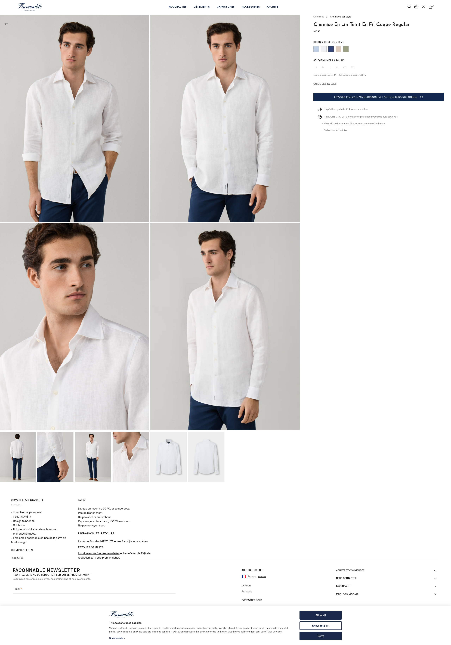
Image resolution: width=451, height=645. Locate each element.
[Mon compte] (423, 6)
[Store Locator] (416, 7)
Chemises (318, 16)
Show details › (320, 625)
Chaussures (226, 6)
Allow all (321, 615)
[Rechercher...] (409, 7)
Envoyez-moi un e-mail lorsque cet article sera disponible (376, 97)
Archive (272, 6)
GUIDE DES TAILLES (324, 84)
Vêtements (202, 6)
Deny (321, 636)
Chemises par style (340, 16)
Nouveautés (178, 6)
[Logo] (29, 7)
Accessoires (251, 6)
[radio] (316, 49)
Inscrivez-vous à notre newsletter (98, 553)
